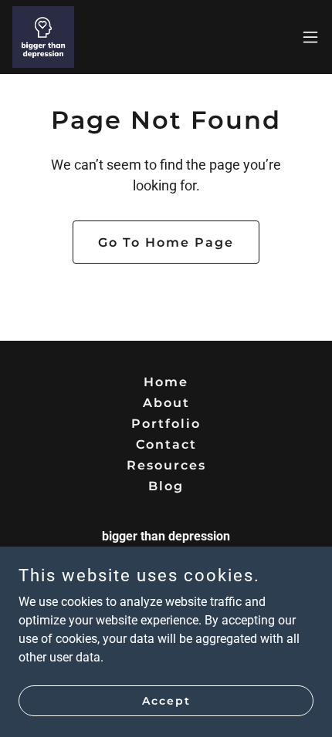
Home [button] (166, 382)
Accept (166, 700)
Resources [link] (166, 465)
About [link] (166, 402)
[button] (310, 37)
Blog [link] (166, 486)
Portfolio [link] (166, 423)
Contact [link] (166, 444)
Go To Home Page (166, 242)
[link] (43, 37)
